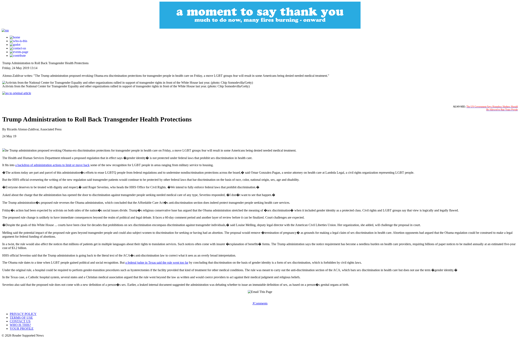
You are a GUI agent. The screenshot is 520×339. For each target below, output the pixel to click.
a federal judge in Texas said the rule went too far (156, 262)
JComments (260, 303)
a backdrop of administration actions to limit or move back (52, 165)
